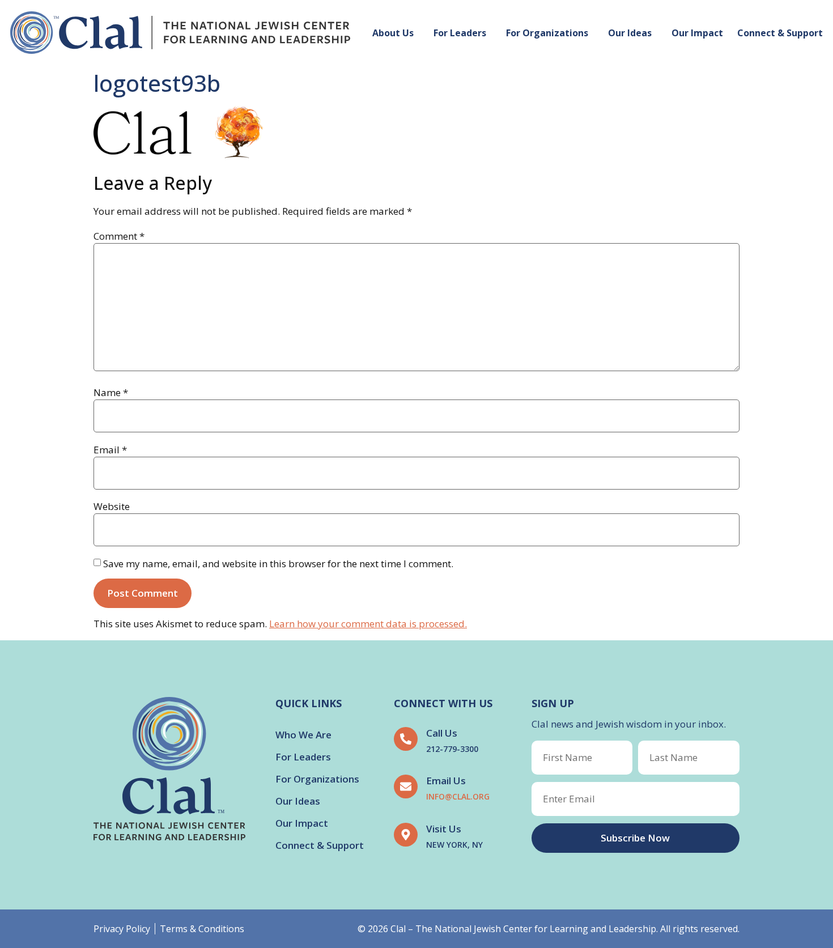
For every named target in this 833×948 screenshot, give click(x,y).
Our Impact (697, 33)
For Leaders (460, 33)
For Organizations (547, 33)
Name (111, 392)
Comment (119, 236)
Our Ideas (630, 33)
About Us (393, 33)
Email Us (446, 780)
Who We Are (303, 734)
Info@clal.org (458, 796)
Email (110, 449)
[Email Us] (406, 786)
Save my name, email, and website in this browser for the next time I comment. (278, 563)
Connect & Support (780, 33)
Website (112, 506)
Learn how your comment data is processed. (368, 623)
